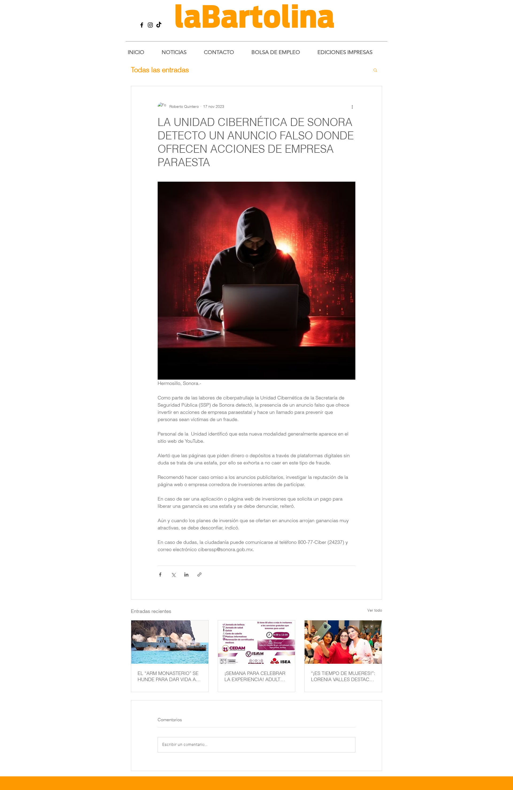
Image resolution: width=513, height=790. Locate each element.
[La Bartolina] (141, 25)
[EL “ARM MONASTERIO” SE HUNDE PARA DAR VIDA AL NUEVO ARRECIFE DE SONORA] (169, 642)
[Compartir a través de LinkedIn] (186, 574)
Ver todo (374, 610)
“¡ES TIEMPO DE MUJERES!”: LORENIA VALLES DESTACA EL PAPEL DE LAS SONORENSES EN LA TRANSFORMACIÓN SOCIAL (343, 676)
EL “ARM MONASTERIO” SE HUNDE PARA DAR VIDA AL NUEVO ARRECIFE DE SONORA (168, 676)
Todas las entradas (160, 70)
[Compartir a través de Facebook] (160, 574)
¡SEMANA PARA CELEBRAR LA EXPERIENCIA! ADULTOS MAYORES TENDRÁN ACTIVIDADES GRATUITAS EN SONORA (255, 676)
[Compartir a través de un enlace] (199, 574)
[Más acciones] (352, 106)
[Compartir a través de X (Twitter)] (173, 574)
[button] (375, 70)
